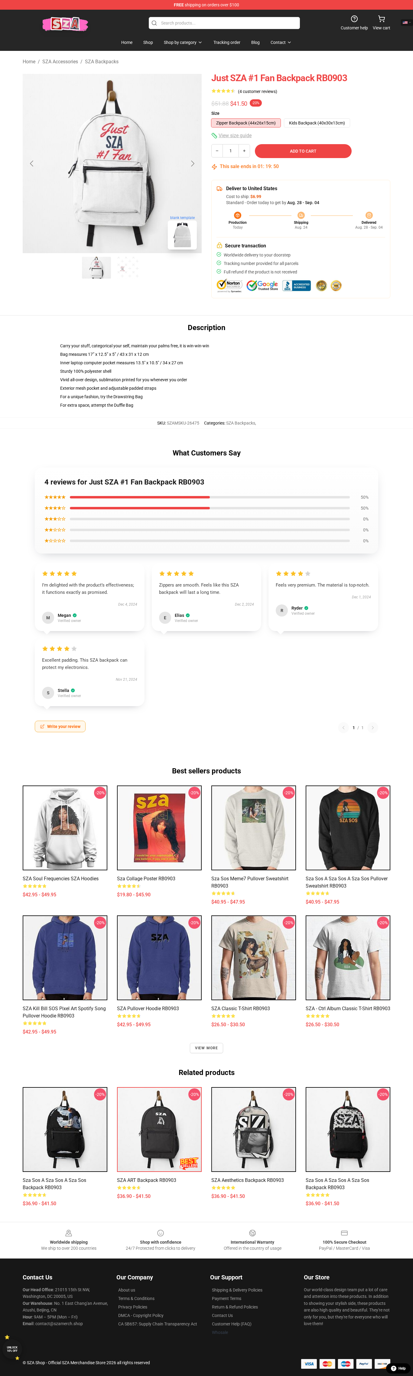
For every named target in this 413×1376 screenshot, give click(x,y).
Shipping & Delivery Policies (237, 1290)
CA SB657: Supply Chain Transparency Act (157, 1323)
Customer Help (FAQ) (232, 1323)
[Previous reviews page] (343, 727)
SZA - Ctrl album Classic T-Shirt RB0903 (348, 1008)
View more (206, 1048)
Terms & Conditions (136, 1298)
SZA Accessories (60, 61)
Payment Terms (226, 1298)
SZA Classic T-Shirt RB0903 (240, 1008)
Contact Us (222, 1315)
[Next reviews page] (372, 727)
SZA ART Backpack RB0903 (146, 1180)
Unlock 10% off (12, 1349)
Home (29, 61)
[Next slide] (192, 163)
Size (215, 113)
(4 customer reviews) (257, 91)
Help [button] (402, 1368)
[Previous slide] (32, 163)
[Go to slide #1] (96, 268)
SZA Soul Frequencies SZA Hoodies (61, 879)
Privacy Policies (132, 1307)
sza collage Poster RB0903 (146, 879)
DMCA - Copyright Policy (141, 1315)
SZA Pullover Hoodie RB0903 (148, 1008)
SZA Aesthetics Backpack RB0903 (247, 1180)
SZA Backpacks (102, 61)
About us (126, 1290)
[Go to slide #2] (127, 268)
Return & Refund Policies (235, 1307)
